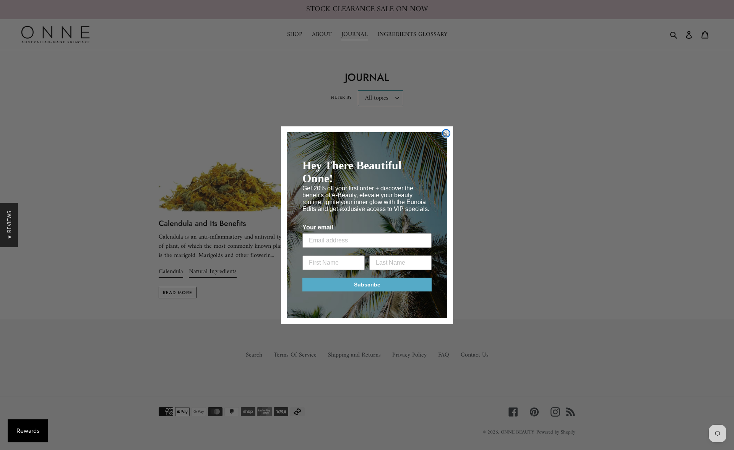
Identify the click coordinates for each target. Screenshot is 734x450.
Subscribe (367, 284)
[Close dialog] (446, 133)
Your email (317, 227)
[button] (9, 225)
